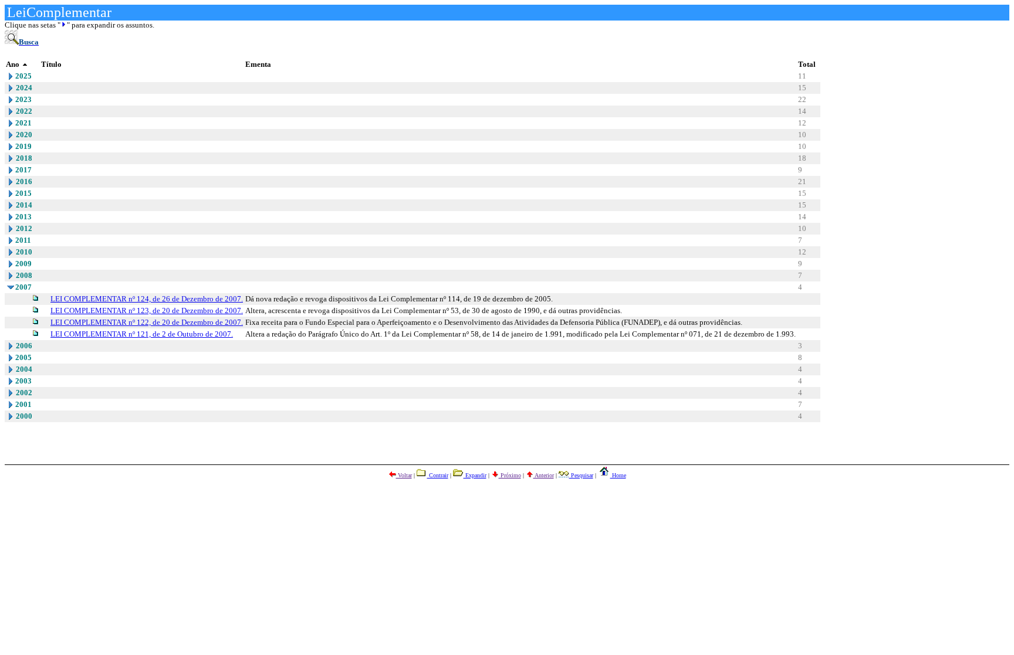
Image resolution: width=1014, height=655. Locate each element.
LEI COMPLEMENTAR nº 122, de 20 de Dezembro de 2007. (146, 322)
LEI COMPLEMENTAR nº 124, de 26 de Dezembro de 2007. (146, 298)
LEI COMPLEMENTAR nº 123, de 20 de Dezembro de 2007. (146, 310)
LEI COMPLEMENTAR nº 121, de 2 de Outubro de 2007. (141, 334)
